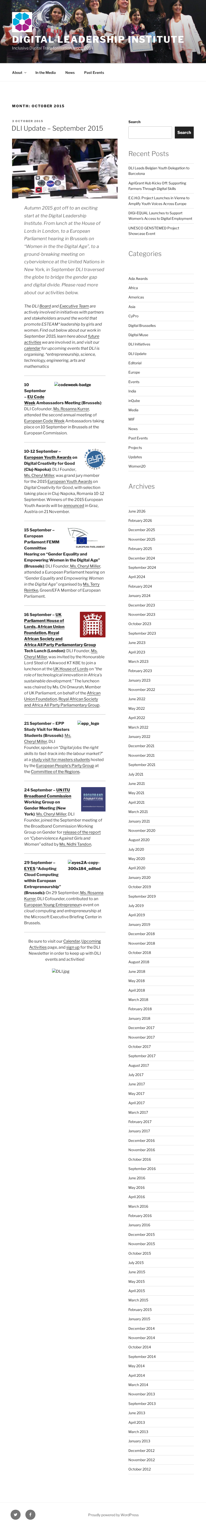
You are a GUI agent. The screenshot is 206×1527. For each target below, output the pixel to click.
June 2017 (136, 1084)
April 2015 (136, 1291)
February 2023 (140, 671)
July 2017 (135, 1075)
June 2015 (136, 1272)
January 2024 (139, 595)
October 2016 (139, 1159)
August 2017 (138, 1065)
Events (133, 382)
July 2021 (135, 774)
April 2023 (136, 652)
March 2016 (138, 1206)
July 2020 (136, 849)
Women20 (137, 466)
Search (134, 122)
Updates (135, 457)
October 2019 (139, 887)
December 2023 (141, 605)
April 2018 (136, 990)
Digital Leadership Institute (98, 39)
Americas (136, 297)
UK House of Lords (70, 669)
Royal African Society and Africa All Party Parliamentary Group (60, 638)
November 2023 (141, 614)
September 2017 (142, 1056)
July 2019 (136, 905)
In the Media (45, 72)
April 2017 (136, 1103)
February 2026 (140, 520)
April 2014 (136, 1375)
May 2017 (136, 1093)
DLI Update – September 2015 (57, 128)
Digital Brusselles (142, 325)
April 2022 (136, 718)
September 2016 (142, 1168)
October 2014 (139, 1347)
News (70, 72)
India (132, 391)
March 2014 (138, 1385)
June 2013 (136, 1413)
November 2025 (141, 539)
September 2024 (142, 567)
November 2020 (142, 830)
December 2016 (141, 1140)
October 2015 (139, 1253)
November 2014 (141, 1338)
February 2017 (139, 1121)
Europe (134, 372)
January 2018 (139, 1018)
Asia (131, 306)
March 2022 (138, 727)
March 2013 (138, 1432)
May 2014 (136, 1366)
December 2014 (141, 1328)
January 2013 (139, 1441)
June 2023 (136, 642)
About (17, 72)
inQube (134, 400)
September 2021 (142, 764)
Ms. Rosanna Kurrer (71, 408)
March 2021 (138, 811)
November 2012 (141, 1460)
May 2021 (136, 793)
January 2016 (139, 1225)
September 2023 (142, 633)
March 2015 (138, 1300)
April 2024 (136, 577)
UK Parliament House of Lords (44, 620)
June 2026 (136, 511)
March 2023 (138, 661)
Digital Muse (138, 335)
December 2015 (141, 1234)
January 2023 (139, 680)
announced (73, 505)
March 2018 (138, 999)
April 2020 (136, 868)
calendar (32, 348)
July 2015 (136, 1262)
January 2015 (139, 1319)
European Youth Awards (48, 457)
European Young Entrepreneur (52, 904)
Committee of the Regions (55, 771)
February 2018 (140, 1009)
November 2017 (141, 1037)
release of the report (82, 832)
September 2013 (142, 1403)
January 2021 (139, 821)
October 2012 (139, 1469)
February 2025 (140, 548)
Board (45, 306)
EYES (29, 868)
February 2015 (140, 1309)
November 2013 (141, 1394)
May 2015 (136, 1281)
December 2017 (141, 1028)
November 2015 (141, 1244)
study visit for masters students (61, 759)
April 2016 (136, 1197)
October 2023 (139, 624)
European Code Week (44, 421)
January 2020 (139, 877)
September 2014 (142, 1356)
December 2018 (141, 934)
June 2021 (136, 783)
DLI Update (137, 353)
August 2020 (139, 840)
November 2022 (141, 689)
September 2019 (142, 896)
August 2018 (138, 962)
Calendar (71, 941)
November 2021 (141, 755)
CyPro (133, 316)
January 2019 (139, 924)
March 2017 (138, 1112)
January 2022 (139, 736)
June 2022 (136, 699)
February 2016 (140, 1215)
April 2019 (136, 915)
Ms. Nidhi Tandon (75, 844)
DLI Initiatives (139, 344)
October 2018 (139, 952)
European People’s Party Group (65, 765)
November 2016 (141, 1150)
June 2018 (136, 971)
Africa (133, 288)
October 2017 (139, 1046)
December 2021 (141, 746)
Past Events (94, 72)
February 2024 (140, 586)
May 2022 (136, 708)
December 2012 (141, 1450)
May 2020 (136, 858)
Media (133, 410)
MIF (131, 419)
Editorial (134, 363)
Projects (135, 447)
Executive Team (74, 306)
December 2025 (141, 530)
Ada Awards (138, 278)
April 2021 (136, 802)
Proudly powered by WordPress (113, 1515)
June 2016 (136, 1178)
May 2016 (136, 1187)
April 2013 (136, 1422)
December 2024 (141, 558)
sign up (73, 947)
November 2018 (141, 943)
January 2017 (139, 1131)
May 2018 (136, 981)
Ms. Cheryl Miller (39, 475)
